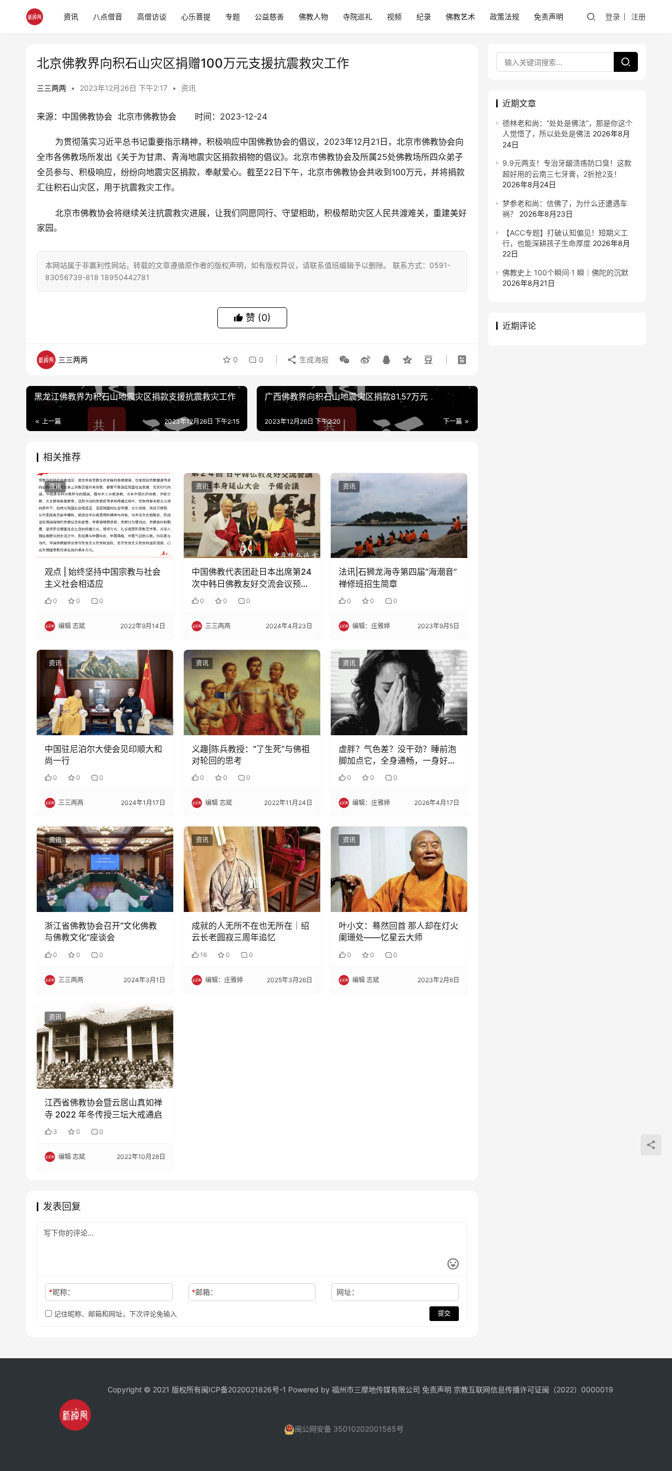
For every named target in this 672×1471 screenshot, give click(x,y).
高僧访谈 (151, 16)
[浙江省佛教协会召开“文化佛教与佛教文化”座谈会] (105, 868)
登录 (612, 16)
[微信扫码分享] (344, 359)
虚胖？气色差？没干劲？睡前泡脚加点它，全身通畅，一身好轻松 (397, 755)
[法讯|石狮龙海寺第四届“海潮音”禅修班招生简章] (399, 515)
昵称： (62, 1291)
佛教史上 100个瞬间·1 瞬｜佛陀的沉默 (565, 272)
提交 (444, 1313)
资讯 (71, 16)
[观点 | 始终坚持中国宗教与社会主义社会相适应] (105, 515)
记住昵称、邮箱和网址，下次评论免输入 (114, 1313)
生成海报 (313, 359)
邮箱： (204, 1291)
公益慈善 (269, 16)
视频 (394, 16)
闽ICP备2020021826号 (240, 1389)
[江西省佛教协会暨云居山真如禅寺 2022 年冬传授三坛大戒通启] (105, 1046)
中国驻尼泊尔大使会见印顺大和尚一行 (103, 755)
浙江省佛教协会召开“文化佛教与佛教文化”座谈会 (101, 931)
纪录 (423, 16)
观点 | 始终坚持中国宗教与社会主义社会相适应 (103, 577)
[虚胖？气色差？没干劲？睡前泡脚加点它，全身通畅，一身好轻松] (399, 692)
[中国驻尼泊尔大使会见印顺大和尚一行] (105, 692)
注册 (638, 16)
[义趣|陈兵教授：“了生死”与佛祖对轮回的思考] (252, 692)
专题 (232, 16)
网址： (348, 1291)
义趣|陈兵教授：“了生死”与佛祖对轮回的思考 (251, 755)
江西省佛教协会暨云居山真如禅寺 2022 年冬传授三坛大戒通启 (103, 1108)
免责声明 (548, 16)
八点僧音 (107, 16)
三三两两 (51, 87)
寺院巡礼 (357, 16)
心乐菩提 (196, 16)
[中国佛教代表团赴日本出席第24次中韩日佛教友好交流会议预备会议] (252, 515)
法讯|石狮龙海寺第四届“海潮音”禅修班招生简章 (398, 577)
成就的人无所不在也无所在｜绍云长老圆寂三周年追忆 (250, 931)
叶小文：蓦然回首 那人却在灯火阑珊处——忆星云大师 (398, 931)
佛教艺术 (460, 16)
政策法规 (504, 16)
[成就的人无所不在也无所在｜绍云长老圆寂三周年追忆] (252, 868)
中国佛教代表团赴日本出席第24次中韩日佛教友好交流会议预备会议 (251, 577)
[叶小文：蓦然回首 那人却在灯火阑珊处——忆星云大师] (399, 868)
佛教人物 (313, 16)
